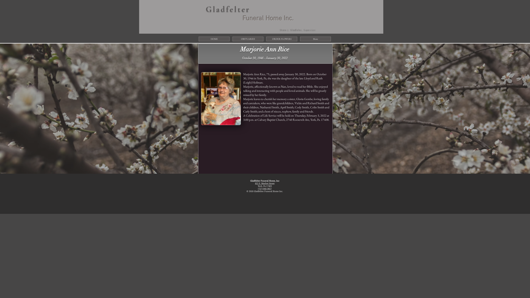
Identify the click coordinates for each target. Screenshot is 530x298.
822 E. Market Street (265, 183)
